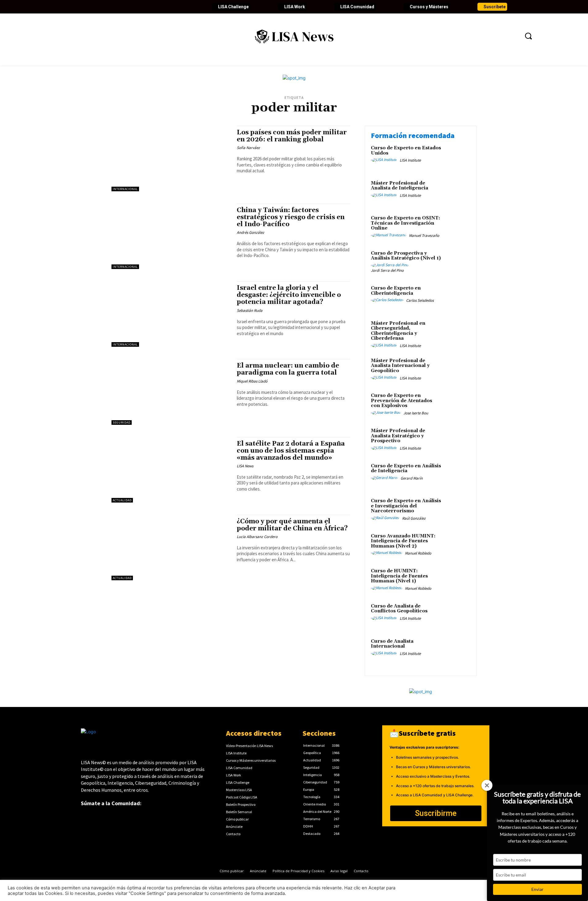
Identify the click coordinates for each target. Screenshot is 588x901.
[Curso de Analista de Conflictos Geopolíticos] (457, 616)
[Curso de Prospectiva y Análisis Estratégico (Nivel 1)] (457, 263)
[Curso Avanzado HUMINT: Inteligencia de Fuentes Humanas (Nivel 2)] (457, 546)
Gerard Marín (412, 478)
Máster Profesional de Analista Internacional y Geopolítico (400, 366)
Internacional (125, 189)
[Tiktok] (138, 7)
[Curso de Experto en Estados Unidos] (457, 157)
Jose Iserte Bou (415, 413)
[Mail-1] (179, 7)
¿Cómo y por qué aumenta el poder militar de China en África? (292, 525)
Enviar (537, 889)
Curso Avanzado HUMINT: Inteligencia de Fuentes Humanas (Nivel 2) (403, 541)
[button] (528, 35)
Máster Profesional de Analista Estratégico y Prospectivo (398, 436)
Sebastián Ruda (249, 310)
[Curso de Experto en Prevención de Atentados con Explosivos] (457, 405)
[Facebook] (86, 7)
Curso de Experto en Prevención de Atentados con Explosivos (401, 401)
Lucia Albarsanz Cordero (257, 536)
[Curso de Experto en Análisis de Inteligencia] (457, 475)
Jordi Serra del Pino (387, 270)
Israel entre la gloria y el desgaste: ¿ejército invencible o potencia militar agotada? (289, 295)
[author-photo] (385, 160)
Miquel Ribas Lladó (252, 381)
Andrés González (250, 232)
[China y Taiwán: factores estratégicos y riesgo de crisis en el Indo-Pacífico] (171, 236)
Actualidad (122, 500)
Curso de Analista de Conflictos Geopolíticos (399, 608)
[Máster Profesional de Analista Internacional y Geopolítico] (457, 370)
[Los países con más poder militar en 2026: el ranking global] (171, 158)
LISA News (245, 466)
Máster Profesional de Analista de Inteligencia (399, 185)
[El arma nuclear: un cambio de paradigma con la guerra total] (171, 391)
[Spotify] (159, 7)
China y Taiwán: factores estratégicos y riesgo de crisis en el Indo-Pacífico (291, 217)
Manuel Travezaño (424, 235)
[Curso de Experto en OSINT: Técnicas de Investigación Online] (457, 228)
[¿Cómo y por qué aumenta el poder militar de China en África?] (171, 547)
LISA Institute (410, 160)
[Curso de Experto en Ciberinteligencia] (457, 298)
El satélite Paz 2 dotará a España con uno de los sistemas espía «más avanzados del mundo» (291, 451)
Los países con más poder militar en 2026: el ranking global (292, 136)
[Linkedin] (106, 7)
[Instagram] (127, 7)
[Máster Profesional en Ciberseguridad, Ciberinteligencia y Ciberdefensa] (457, 333)
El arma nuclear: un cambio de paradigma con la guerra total (288, 369)
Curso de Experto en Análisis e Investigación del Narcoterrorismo (406, 506)
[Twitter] (96, 7)
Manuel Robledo (418, 553)
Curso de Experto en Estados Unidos (406, 150)
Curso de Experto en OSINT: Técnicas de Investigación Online (405, 223)
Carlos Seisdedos (420, 300)
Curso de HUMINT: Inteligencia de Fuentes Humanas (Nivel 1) (399, 576)
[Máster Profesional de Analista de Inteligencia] (457, 193)
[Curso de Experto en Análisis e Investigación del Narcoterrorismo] (457, 510)
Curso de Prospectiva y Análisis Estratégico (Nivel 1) (406, 255)
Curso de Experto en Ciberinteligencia (396, 290)
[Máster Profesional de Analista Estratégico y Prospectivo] (457, 440)
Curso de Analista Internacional (392, 643)
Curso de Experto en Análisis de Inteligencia (406, 468)
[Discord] (148, 7)
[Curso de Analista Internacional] (457, 651)
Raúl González (414, 518)
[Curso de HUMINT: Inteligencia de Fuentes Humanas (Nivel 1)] (457, 580)
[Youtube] (117, 7)
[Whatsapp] (169, 7)
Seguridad (121, 422)
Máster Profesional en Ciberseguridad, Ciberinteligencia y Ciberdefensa (398, 331)
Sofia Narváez (248, 147)
